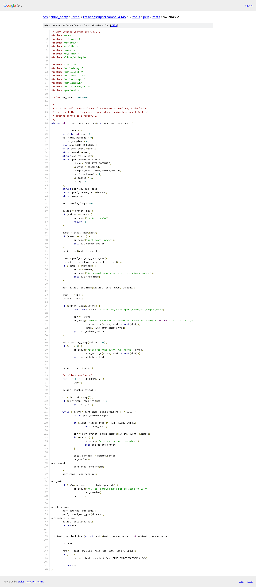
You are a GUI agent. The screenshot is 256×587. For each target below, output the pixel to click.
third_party (59, 17)
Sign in (249, 5)
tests (156, 17)
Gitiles (21, 581)
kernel (75, 17)
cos (45, 17)
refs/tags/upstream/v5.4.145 (104, 17)
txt (241, 581)
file (114, 25)
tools (136, 17)
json (250, 581)
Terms (40, 581)
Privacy (30, 581)
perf (146, 17)
